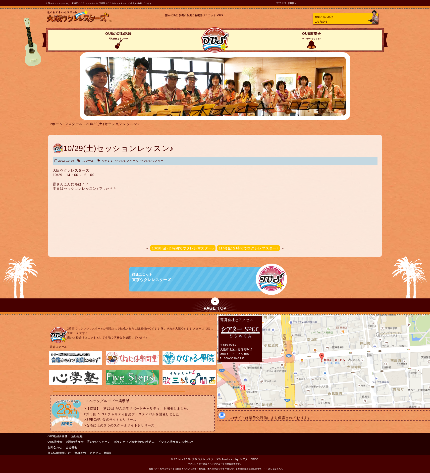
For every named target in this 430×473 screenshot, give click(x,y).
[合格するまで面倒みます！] (75, 364)
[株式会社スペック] (67, 427)
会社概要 (71, 447)
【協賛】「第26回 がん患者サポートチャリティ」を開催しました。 (138, 408)
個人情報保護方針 (59, 452)
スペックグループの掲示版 (107, 401)
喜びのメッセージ (98, 441)
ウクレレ (108, 160)
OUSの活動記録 (118, 36)
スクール (88, 160)
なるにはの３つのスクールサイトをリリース (120, 425)
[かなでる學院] (189, 364)
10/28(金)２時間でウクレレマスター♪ (183, 248)
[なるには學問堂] (132, 364)
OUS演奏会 (311, 36)
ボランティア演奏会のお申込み (134, 441)
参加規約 (80, 452)
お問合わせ (55, 447)
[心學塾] (75, 383)
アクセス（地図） (287, 3)
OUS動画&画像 (58, 436)
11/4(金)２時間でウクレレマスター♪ (248, 248)
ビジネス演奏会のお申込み (175, 441)
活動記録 (77, 436)
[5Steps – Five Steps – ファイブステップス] (132, 383)
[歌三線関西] (189, 383)
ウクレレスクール (127, 160)
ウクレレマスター (152, 160)
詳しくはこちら (275, 469)
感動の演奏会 (75, 441)
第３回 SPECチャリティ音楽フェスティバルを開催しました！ (134, 414)
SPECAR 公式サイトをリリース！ (113, 420)
